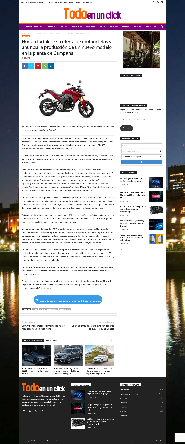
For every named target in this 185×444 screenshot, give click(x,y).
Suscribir (126, 128)
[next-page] (112, 340)
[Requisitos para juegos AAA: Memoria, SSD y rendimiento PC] (156, 196)
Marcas (63, 27)
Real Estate (91, 27)
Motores (114, 27)
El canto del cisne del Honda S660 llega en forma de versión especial (35, 371)
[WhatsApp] (45, 66)
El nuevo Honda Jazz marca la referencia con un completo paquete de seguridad (98, 371)
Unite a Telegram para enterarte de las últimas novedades (70, 301)
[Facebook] (149, 2)
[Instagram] (153, 2)
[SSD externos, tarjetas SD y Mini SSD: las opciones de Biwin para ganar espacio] (156, 224)
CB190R (35, 309)
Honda (42, 309)
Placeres (126, 27)
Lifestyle (138, 27)
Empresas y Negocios (33, 27)
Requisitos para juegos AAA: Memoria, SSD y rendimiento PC (133, 195)
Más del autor (51, 340)
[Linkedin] (51, 66)
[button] (162, 27)
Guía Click (87, 2)
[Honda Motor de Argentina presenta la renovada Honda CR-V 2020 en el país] (68, 355)
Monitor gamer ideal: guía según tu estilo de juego (132, 179)
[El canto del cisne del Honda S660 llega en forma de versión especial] (36, 355)
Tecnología (76, 27)
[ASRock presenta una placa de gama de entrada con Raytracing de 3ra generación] (156, 210)
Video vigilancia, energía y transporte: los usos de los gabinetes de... (132, 237)
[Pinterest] (38, 66)
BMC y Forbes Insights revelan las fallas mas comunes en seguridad (43, 327)
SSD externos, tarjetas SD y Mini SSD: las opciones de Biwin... (132, 223)
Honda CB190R (52, 309)
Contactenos (61, 2)
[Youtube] (162, 2)
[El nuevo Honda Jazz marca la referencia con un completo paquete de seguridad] (99, 355)
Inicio (24, 33)
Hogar (103, 27)
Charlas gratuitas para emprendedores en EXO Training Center (93, 327)
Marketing (51, 27)
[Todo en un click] (92, 13)
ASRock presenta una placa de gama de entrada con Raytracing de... (133, 209)
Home (50, 2)
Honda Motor (65, 309)
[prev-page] (109, 340)
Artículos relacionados (33, 340)
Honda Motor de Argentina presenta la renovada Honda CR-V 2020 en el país (66, 371)
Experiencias (74, 2)
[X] (158, 2)
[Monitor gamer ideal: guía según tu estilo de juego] (156, 182)
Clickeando (151, 27)
